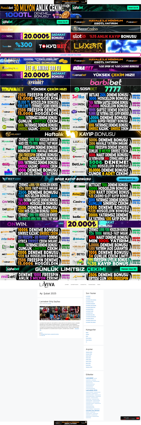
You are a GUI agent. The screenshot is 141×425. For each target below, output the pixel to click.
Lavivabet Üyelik (89, 311)
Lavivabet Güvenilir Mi (91, 316)
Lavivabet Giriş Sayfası (50, 301)
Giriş (42, 332)
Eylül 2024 (88, 365)
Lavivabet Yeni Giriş (95, 413)
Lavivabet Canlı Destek (91, 305)
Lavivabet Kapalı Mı (98, 396)
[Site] (35, 96)
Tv (86, 341)
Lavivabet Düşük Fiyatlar (45, 334)
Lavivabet (67, 284)
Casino (87, 334)
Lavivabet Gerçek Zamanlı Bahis (90, 388)
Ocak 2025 (88, 357)
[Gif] (70, 134)
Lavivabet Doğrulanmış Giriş (90, 385)
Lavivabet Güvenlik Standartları (90, 396)
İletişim (98, 284)
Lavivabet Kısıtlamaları (89, 400)
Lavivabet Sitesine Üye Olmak (90, 407)
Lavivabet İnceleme (74, 284)
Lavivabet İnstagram (90, 303)
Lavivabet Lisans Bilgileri (96, 400)
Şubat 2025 (88, 355)
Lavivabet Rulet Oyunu (97, 403)
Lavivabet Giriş (83, 284)
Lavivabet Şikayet (91, 284)
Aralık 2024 (88, 359)
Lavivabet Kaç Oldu (90, 314)
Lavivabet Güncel (88, 393)
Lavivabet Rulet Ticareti (89, 404)
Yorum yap (43, 335)
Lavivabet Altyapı (90, 301)
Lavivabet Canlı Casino (89, 381)
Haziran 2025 (89, 354)
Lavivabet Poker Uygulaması (90, 403)
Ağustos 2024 (89, 367)
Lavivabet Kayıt (89, 312)
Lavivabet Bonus (89, 309)
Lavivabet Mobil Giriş (90, 307)
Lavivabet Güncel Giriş (91, 320)
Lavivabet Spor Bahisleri (92, 410)
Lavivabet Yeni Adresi (91, 322)
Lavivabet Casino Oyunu (89, 382)
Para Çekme (88, 338)
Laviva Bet (95, 378)
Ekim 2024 (88, 363)
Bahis (87, 332)
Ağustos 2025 (89, 352)
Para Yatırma (89, 340)
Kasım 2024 (88, 361)
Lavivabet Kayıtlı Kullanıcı (94, 397)
